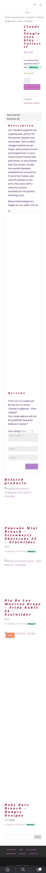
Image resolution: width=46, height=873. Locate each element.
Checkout (22, 853)
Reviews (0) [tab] (13, 118)
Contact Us (33, 853)
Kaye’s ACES (11, 849)
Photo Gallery (31, 849)
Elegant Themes (22, 865)
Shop (21, 849)
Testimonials (11, 853)
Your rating (15, 431)
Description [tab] (13, 114)
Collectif (30, 17)
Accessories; (18, 17)
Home (7, 17)
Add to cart (32, 86)
